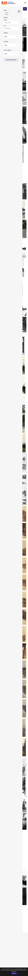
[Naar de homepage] (8, 3)
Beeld (6, 13)
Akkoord (14, 973)
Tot (4, 26)
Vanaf (5, 20)
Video (6, 14)
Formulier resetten (11, 60)
